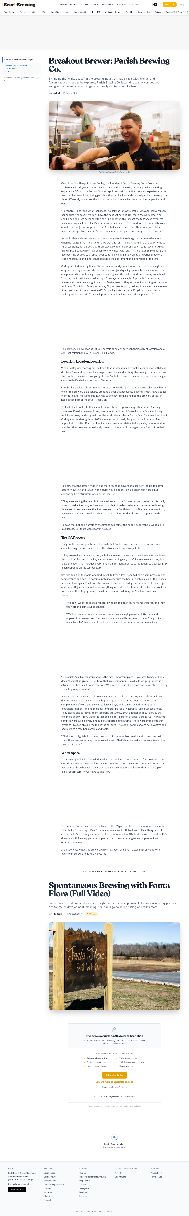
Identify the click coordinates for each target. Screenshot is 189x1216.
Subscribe (169, 4)
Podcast (84, 4)
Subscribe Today (114, 1075)
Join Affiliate (120, 1177)
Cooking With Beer (174, 12)
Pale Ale (129, 12)
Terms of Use (156, 1177)
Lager (66, 12)
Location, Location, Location (16, 65)
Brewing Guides (50, 1180)
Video (34, 12)
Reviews (73, 4)
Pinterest (83, 1196)
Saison (158, 12)
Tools (93, 4)
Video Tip (55, 12)
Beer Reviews (50, 1177)
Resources (106, 4)
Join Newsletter (17, 1189)
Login (182, 4)
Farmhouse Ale (80, 12)
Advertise (119, 1173)
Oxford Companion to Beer (55, 1184)
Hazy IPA (96, 12)
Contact (82, 1173)
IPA (43, 12)
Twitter (82, 1184)
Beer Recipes (49, 1173)
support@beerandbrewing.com (92, 1177)
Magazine (48, 1192)
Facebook (83, 1192)
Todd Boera (56, 914)
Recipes (63, 4)
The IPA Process (11, 68)
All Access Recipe (113, 12)
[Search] (155, 4)
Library (47, 1196)
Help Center (84, 1180)
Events (120, 4)
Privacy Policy (156, 1173)
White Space (10, 72)
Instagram (84, 1188)
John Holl (55, 93)
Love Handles (144, 12)
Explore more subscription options (114, 1081)
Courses (47, 1188)
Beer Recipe (9, 12)
